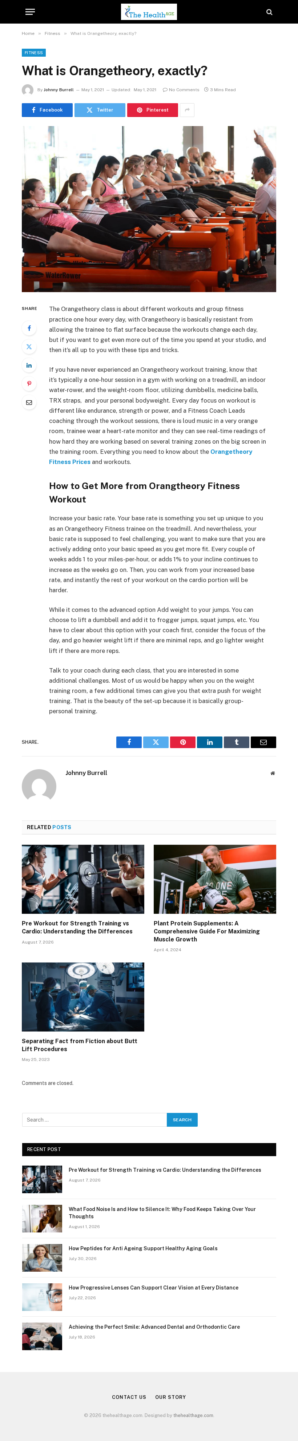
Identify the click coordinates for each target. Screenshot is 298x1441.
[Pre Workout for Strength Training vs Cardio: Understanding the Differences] (83, 879)
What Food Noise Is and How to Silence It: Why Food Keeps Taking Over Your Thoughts (162, 1212)
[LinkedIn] (29, 365)
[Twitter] (29, 346)
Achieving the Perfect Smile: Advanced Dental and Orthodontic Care (154, 1327)
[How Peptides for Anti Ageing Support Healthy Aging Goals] (42, 1258)
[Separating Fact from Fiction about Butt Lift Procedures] (83, 997)
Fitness (34, 53)
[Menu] (30, 12)
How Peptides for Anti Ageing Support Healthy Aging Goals (143, 1248)
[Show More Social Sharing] (187, 110)
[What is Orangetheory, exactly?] (149, 209)
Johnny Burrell (59, 89)
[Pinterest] (29, 383)
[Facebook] (29, 328)
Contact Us (129, 1397)
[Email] (29, 402)
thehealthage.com (193, 1415)
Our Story (170, 1397)
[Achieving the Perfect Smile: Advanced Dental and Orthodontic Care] (42, 1336)
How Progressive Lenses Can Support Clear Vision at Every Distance (153, 1288)
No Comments (184, 89)
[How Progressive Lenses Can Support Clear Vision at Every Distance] (42, 1297)
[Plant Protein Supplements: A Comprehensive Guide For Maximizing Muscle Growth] (215, 879)
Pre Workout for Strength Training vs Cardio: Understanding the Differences (77, 927)
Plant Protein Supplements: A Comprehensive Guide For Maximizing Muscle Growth (207, 931)
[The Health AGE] (149, 12)
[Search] (269, 12)
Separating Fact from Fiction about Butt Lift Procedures (79, 1045)
